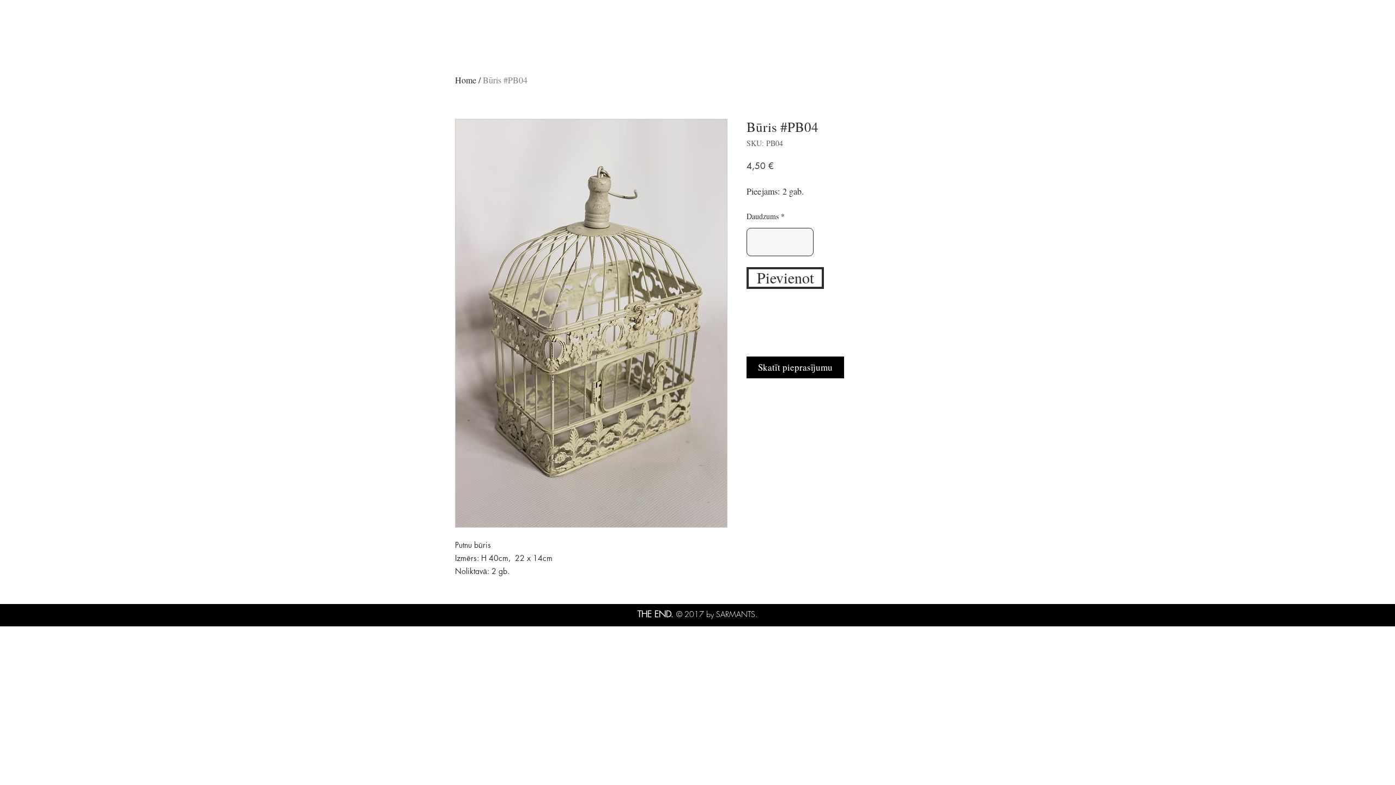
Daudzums (763, 216)
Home (465, 80)
